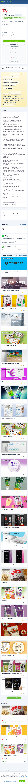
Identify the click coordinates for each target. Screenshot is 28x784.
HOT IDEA (6, 15)
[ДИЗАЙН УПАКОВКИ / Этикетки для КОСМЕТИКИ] (14, 734)
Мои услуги (4, 703)
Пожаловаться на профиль (14, 61)
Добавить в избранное (14, 46)
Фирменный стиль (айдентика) (9, 104)
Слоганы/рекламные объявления (9, 102)
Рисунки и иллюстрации (14, 100)
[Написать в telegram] (13, 49)
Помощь (18, 767)
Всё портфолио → (23, 255)
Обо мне (3, 68)
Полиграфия (5, 100)
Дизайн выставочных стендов (14, 92)
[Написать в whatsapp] (15, 49)
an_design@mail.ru (14, 52)
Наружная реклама (15, 98)
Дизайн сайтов (6, 94)
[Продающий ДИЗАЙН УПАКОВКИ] (14, 753)
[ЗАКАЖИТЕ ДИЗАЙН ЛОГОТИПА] (14, 715)
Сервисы (12, 767)
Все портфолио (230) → (14, 697)
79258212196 (14, 54)
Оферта (9, 770)
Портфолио (9, 67)
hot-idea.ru (15, 57)
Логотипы (15, 96)
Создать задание (14, 44)
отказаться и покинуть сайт (10, 781)
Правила (3, 770)
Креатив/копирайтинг (7, 96)
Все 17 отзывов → (23, 224)
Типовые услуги (24, 68)
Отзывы (17, 67)
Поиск (23, 767)
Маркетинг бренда (6, 98)
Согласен (22, 781)
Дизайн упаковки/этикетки (16, 94)
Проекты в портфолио (7, 255)
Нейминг (22, 98)
